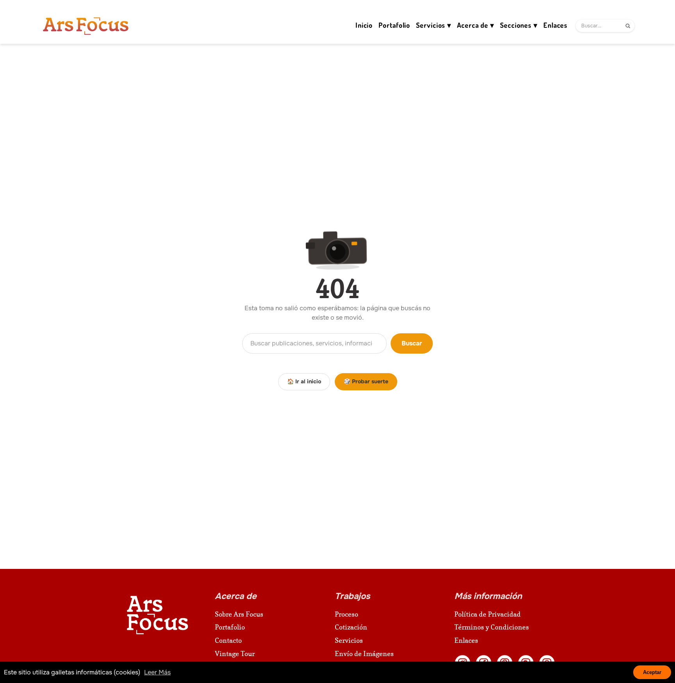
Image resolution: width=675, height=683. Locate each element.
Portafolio (230, 627)
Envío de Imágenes (364, 653)
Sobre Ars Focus (239, 614)
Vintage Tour (235, 653)
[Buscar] (628, 26)
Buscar (412, 343)
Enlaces (466, 640)
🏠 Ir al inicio (304, 381)
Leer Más (157, 672)
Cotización (351, 627)
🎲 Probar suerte (366, 381)
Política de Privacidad (487, 614)
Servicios (349, 640)
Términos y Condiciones (491, 627)
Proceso (346, 614)
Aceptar (652, 672)
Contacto (228, 640)
